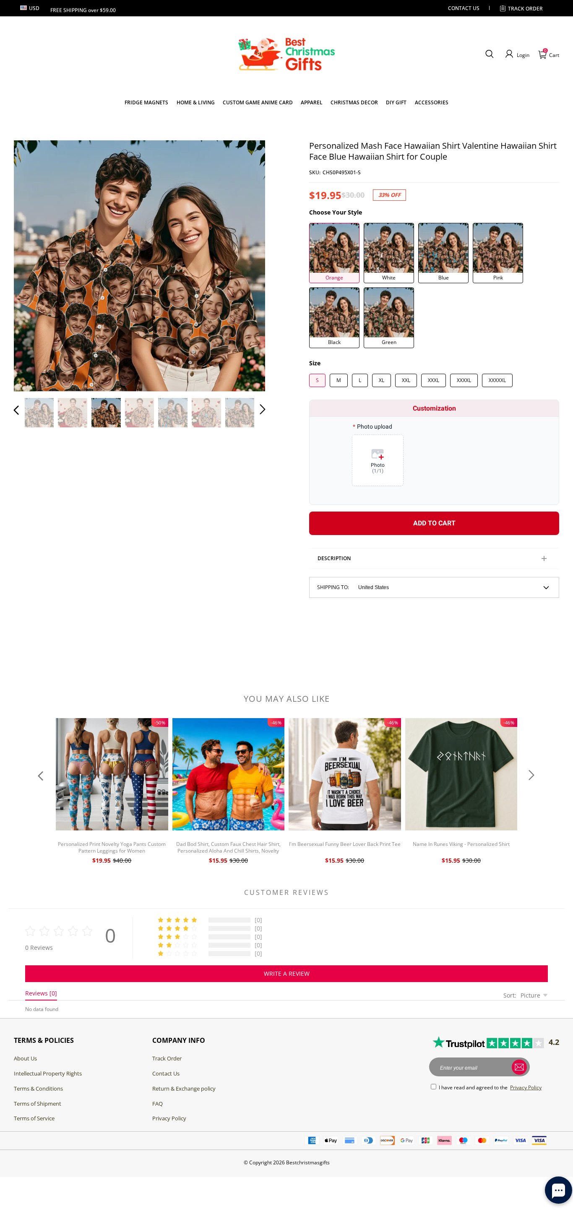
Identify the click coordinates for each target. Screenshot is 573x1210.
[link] (146, 102)
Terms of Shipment (37, 1103)
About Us (25, 1058)
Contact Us (166, 1073)
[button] (489, 54)
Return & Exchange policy (184, 1088)
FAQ (157, 1103)
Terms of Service (34, 1118)
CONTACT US (463, 8)
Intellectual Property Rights (48, 1073)
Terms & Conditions (38, 1088)
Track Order (525, 8)
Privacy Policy (169, 1118)
